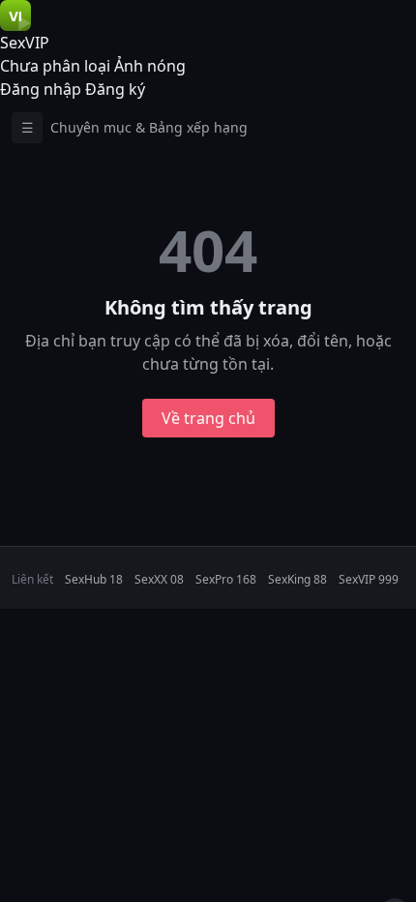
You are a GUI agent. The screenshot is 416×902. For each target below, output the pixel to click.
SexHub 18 (94, 579)
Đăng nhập (40, 89)
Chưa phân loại (55, 65)
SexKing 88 (297, 579)
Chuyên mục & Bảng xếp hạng (135, 127)
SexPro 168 (225, 579)
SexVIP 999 (369, 579)
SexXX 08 (159, 579)
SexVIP (24, 42)
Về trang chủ (208, 418)
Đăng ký (115, 89)
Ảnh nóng (150, 65)
